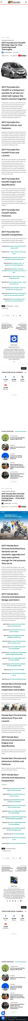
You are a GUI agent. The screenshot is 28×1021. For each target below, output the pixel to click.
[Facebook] (14, 361)
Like (6, 376)
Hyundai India (5, 308)
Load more (13, 481)
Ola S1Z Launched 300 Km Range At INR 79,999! (17, 438)
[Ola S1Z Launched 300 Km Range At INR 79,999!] (5, 437)
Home (3, 37)
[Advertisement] (14, 20)
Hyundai (9, 40)
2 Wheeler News (14, 472)
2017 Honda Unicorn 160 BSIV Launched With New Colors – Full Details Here (7, 326)
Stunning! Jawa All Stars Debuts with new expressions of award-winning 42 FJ (17, 476)
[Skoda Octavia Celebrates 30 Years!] (5, 447)
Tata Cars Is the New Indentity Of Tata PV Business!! (16, 457)
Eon (13, 40)
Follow (14, 376)
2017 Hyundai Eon (9, 306)
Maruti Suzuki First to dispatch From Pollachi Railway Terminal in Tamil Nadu (17, 466)
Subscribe (5, 384)
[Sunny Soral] (3, 52)
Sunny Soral (8, 52)
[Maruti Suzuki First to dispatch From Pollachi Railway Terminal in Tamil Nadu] (5, 466)
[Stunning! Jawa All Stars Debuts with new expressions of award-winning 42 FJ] (5, 475)
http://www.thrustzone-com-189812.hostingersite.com (14, 347)
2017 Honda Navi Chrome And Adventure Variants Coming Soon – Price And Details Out (21, 327)
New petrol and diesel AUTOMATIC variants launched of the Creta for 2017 (14, 270)
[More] (20, 315)
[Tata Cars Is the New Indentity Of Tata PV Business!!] (5, 456)
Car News (7, 37)
